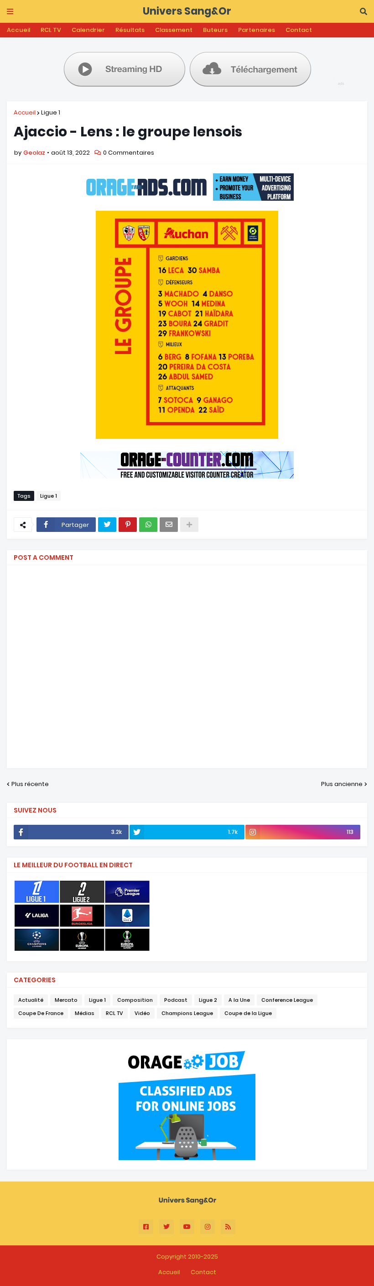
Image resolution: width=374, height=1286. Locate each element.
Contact (299, 30)
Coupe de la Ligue (248, 1013)
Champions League (187, 1013)
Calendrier (88, 30)
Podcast (175, 1000)
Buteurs (215, 30)
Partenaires (256, 30)
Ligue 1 (50, 112)
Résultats (130, 30)
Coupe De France (40, 1013)
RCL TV (51, 30)
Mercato (66, 1000)
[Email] (169, 524)
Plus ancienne (342, 784)
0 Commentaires (128, 152)
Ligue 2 (208, 1000)
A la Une (239, 1000)
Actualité (30, 1000)
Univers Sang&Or (187, 11)
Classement (173, 30)
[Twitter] (107, 524)
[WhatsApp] (148, 524)
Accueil (18, 30)
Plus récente (30, 784)
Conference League (287, 1000)
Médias (84, 1013)
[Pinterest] (128, 524)
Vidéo (142, 1013)
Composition (135, 1000)
